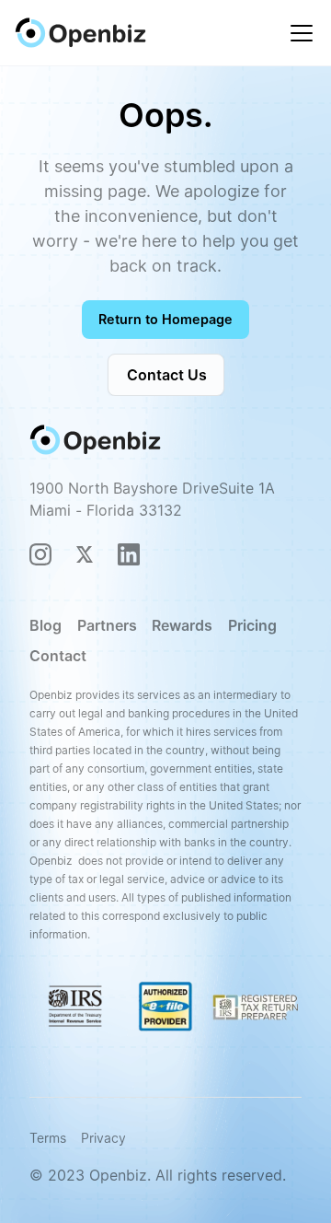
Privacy (103, 1138)
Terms (47, 1138)
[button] (298, 33)
